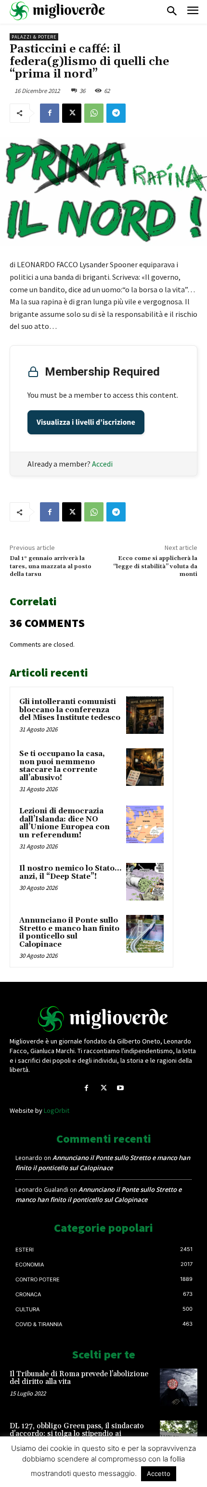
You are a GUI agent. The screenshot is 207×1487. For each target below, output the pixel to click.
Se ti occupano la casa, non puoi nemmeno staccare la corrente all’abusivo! (62, 766)
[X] (71, 113)
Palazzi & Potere (34, 37)
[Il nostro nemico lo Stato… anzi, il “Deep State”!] (145, 881)
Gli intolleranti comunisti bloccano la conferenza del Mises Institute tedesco (69, 709)
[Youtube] (121, 1088)
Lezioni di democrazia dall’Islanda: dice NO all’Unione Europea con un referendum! (64, 823)
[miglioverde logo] (58, 10)
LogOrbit (56, 1110)
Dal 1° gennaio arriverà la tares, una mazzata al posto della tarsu (50, 566)
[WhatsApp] (94, 113)
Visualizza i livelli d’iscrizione (86, 422)
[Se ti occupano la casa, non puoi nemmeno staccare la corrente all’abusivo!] (145, 767)
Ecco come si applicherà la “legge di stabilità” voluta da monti (155, 566)
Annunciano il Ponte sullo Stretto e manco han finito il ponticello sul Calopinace (69, 932)
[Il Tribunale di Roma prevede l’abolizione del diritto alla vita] (178, 1387)
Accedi (102, 464)
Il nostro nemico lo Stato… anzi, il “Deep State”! (70, 872)
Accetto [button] (158, 1473)
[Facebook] (49, 113)
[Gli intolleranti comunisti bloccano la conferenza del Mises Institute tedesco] (145, 715)
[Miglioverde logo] (103, 1019)
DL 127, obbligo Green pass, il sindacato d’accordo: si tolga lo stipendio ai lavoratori (77, 1434)
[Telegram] (116, 113)
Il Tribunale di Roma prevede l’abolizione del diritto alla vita (79, 1378)
